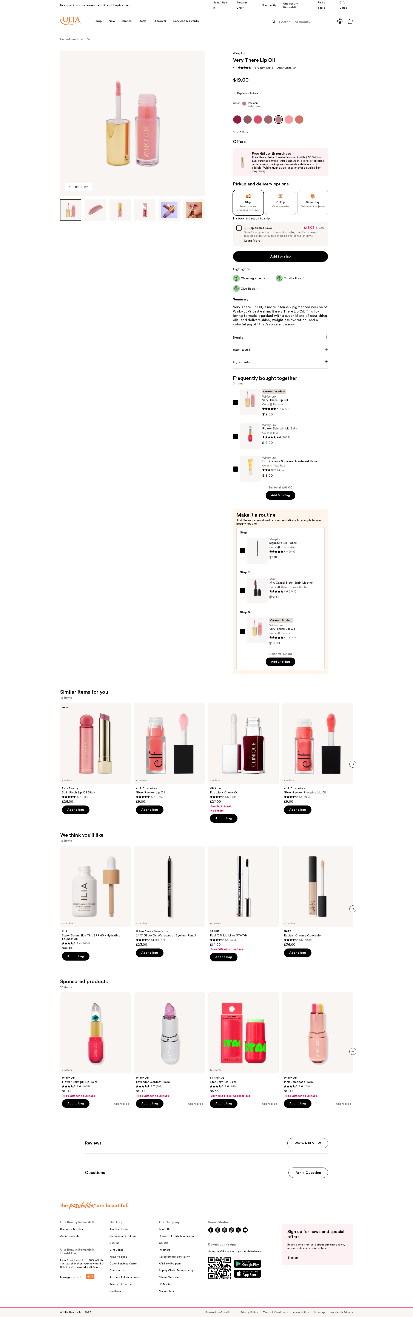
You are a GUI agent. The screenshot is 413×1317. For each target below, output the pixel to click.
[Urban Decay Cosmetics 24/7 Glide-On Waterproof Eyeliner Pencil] (169, 896)
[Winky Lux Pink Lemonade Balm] (317, 1045)
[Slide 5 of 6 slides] (169, 210)
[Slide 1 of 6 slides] (70, 210)
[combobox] (280, 105)
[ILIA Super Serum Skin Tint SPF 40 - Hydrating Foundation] (95, 898)
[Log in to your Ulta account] (339, 21)
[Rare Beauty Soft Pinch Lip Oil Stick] (95, 753)
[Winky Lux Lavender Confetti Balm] (169, 1045)
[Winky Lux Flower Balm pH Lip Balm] (95, 1045)
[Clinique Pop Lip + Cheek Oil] (243, 757)
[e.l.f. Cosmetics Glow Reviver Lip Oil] (169, 753)
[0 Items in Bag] (350, 21)
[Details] (280, 338)
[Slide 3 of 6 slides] (120, 210)
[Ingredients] (280, 362)
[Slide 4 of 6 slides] (144, 210)
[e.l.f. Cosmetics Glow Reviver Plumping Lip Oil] (317, 753)
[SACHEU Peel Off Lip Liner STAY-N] (243, 898)
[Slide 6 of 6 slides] (194, 210)
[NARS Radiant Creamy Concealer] (317, 896)
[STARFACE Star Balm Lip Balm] (243, 1045)
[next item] (352, 764)
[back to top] (400, 1304)
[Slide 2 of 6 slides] (95, 210)
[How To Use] (280, 350)
